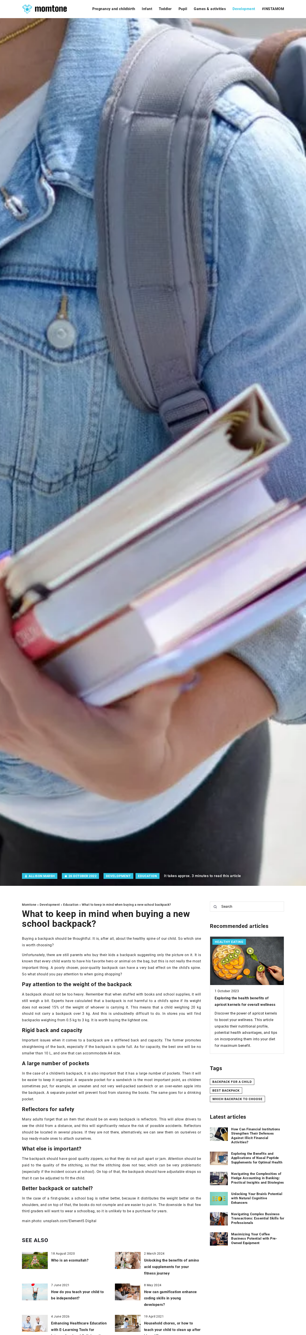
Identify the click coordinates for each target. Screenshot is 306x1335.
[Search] (215, 906)
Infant (147, 9)
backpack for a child (232, 1082)
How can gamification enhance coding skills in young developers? (170, 1298)
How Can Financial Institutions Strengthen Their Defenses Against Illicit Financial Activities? (255, 1136)
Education (147, 876)
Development (244, 9)
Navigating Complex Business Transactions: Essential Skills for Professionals (257, 1218)
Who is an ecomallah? (69, 1260)
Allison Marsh (42, 876)
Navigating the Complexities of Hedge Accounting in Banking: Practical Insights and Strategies (257, 1178)
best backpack (226, 1090)
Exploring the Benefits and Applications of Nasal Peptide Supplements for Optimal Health (256, 1158)
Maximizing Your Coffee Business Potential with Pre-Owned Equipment (254, 1238)
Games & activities (210, 9)
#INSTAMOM (273, 9)
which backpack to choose (237, 1099)
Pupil (183, 9)
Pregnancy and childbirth (113, 9)
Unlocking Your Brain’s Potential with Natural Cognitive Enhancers (256, 1198)
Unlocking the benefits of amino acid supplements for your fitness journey (171, 1266)
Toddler (165, 9)
